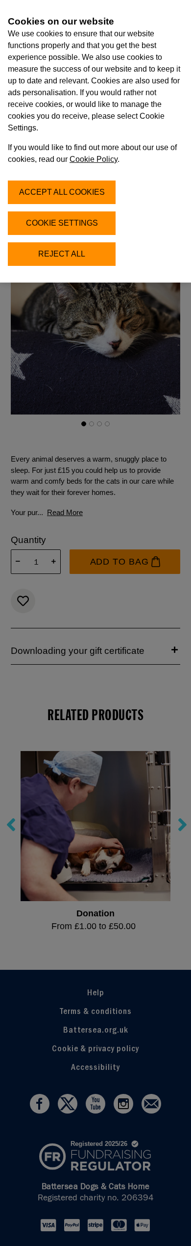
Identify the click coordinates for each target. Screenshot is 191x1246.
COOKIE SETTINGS (62, 223)
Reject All (61, 254)
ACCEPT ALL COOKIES (62, 192)
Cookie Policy (94, 159)
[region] (95, 141)
